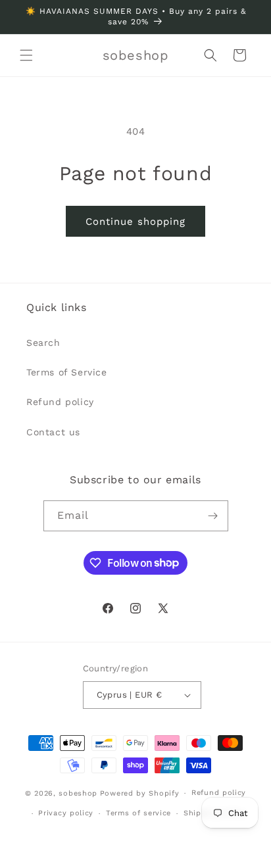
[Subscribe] (213, 515)
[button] (26, 55)
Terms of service (138, 813)
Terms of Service (66, 372)
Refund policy (60, 401)
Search (43, 342)
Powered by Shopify (140, 793)
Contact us (53, 432)
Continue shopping (135, 222)
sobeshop (78, 793)
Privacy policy (65, 813)
